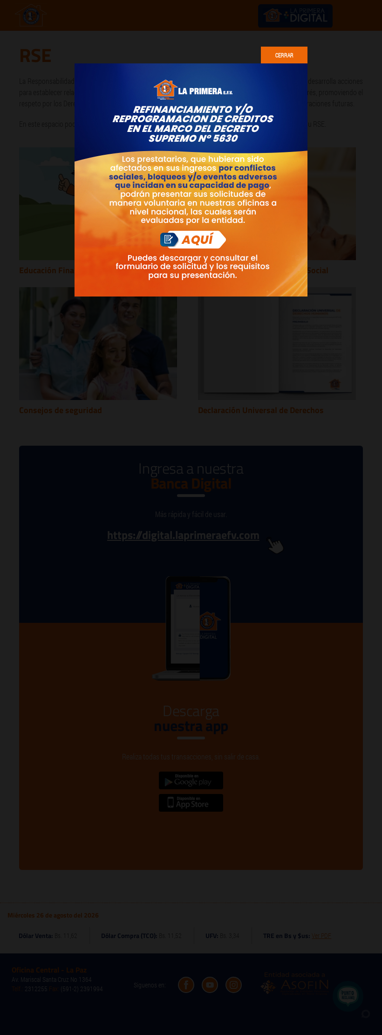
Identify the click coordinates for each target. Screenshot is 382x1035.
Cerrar (284, 55)
